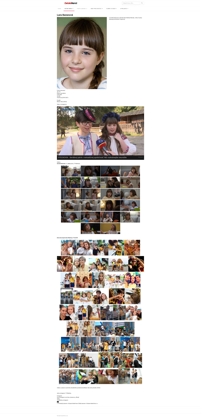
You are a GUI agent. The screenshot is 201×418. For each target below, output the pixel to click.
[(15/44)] (132, 280)
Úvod (59, 8)
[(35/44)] (69, 360)
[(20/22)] (130, 217)
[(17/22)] (71, 217)
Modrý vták (86, 387)
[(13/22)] (71, 205)
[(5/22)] (71, 182)
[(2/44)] (84, 248)
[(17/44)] (83, 297)
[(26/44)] (134, 312)
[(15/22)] (110, 205)
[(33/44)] (110, 344)
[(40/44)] (69, 376)
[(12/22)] (130, 194)
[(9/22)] (71, 194)
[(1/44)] (69, 248)
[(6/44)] (65, 264)
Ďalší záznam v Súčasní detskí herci (88, 403)
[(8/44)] (98, 265)
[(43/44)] (124, 376)
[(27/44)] (73, 328)
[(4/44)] (116, 248)
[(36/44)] (88, 360)
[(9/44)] (118, 265)
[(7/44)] (81, 264)
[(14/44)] (115, 281)
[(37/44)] (104, 360)
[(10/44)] (136, 264)
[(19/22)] (110, 217)
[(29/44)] (105, 329)
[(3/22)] (110, 171)
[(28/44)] (87, 328)
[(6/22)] (90, 182)
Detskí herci (68, 8)
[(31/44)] (71, 344)
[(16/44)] (67, 296)
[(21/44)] (67, 312)
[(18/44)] (101, 296)
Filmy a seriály (81, 8)
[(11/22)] (110, 194)
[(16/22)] (130, 205)
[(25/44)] (119, 312)
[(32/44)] (90, 344)
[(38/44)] (116, 360)
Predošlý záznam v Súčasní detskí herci (67, 403)
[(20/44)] (132, 296)
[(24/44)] (106, 312)
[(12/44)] (84, 280)
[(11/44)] (68, 280)
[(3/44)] (100, 248)
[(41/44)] (88, 376)
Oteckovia (59, 97)
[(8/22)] (130, 182)
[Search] (142, 3)
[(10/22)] (90, 194)
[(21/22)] (90, 228)
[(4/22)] (130, 171)
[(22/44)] (81, 312)
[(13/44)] (98, 280)
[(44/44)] (136, 376)
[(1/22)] (71, 171)
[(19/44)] (117, 296)
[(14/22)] (90, 205)
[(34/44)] (130, 344)
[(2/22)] (90, 171)
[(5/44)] (132, 248)
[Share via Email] (58, 401)
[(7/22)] (110, 182)
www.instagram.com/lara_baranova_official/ (68, 397)
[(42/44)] (108, 376)
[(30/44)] (124, 329)
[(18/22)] (90, 217)
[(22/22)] (110, 228)
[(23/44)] (94, 312)
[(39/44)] (132, 360)
